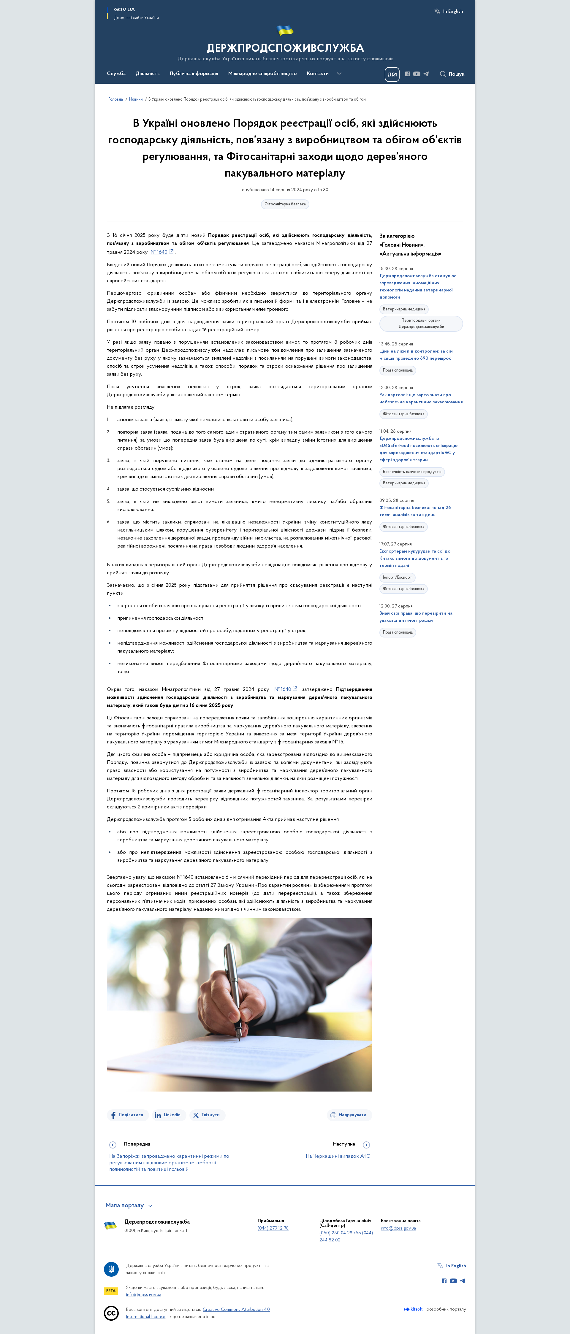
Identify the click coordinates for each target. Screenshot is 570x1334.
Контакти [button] (318, 74)
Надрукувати (352, 1115)
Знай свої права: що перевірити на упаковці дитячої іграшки (415, 617)
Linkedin (172, 1115)
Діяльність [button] (148, 74)
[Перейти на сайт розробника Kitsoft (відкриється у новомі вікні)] (414, 1309)
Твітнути (210, 1115)
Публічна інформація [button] (194, 74)
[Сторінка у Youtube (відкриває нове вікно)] (416, 73)
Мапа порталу (125, 1206)
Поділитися (131, 1115)
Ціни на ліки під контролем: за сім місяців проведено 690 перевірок (416, 355)
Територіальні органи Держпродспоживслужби (421, 323)
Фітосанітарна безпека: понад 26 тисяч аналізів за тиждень (415, 511)
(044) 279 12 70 (273, 1228)
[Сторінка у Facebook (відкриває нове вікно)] (407, 73)
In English (453, 11)
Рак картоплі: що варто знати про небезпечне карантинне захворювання (421, 399)
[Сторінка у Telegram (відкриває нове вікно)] (426, 73)
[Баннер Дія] (392, 74)
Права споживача (398, 370)
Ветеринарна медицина (404, 309)
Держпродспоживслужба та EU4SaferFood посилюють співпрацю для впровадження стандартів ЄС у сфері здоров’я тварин (418, 449)
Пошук (457, 74)
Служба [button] (116, 74)
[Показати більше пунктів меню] (339, 73)
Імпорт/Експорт (397, 577)
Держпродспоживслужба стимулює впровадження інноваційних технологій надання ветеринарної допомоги (417, 287)
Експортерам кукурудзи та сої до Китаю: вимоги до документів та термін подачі (414, 558)
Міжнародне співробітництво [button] (262, 74)
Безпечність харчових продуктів (412, 472)
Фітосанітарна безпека (285, 204)
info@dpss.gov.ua (398, 1228)
